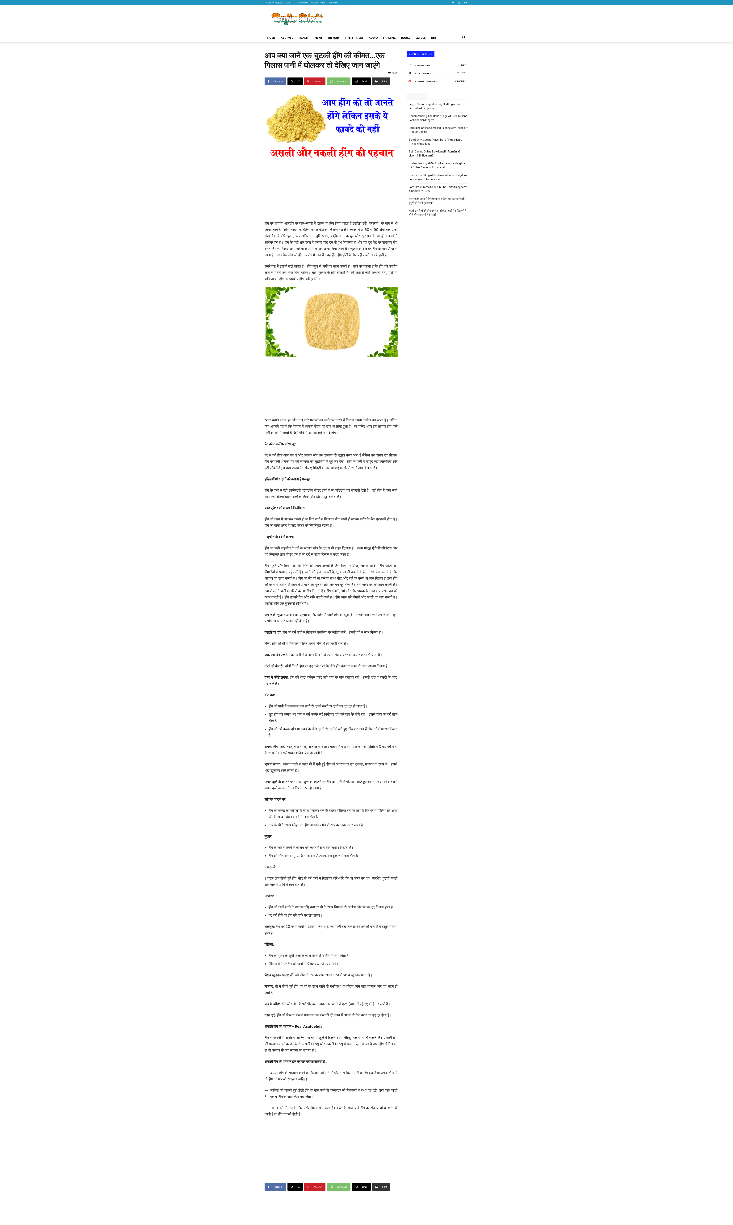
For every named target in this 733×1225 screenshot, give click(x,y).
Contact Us (302, 2)
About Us (333, 2)
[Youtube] (465, 2)
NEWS (319, 38)
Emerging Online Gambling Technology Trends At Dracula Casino (438, 129)
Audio (373, 38)
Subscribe (460, 81)
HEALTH (304, 38)
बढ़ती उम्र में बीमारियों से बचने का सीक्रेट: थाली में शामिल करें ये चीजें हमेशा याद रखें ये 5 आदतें (437, 212)
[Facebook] (453, 2)
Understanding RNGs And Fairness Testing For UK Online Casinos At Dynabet (437, 165)
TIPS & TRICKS (354, 38)
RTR (433, 38)
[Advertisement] (398, 19)
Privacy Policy (318, 2)
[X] (459, 2)
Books (405, 38)
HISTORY (334, 38)
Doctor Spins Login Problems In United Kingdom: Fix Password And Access (438, 177)
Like (463, 65)
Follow (461, 73)
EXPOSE (421, 38)
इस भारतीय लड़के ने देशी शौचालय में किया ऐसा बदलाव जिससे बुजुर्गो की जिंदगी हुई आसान (436, 200)
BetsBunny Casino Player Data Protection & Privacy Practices (435, 141)
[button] (463, 38)
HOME (271, 38)
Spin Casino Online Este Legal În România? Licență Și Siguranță (434, 153)
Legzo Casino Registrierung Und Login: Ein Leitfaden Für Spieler (434, 106)
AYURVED (287, 38)
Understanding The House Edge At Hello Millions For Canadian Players (438, 118)
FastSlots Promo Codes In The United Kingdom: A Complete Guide (438, 189)
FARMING (389, 38)
